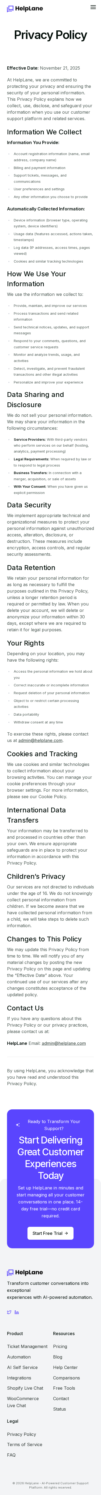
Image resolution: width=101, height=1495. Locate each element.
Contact (61, 1398)
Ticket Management (27, 1346)
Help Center (65, 1367)
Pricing (60, 1346)
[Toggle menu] (93, 8)
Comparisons (66, 1378)
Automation (19, 1357)
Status (59, 1409)
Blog (57, 1357)
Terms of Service (24, 1444)
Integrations (19, 1378)
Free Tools (64, 1388)
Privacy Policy (21, 1434)
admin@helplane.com (40, 740)
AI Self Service (22, 1367)
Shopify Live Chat (25, 1388)
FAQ (11, 1455)
